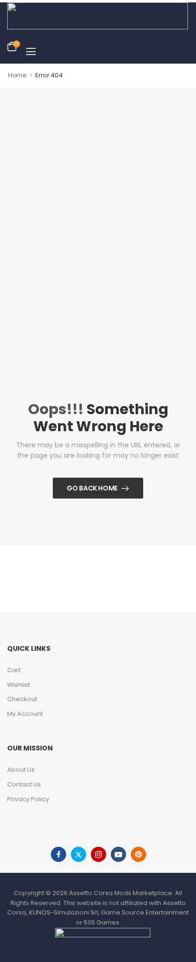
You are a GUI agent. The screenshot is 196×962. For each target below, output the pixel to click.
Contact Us (24, 784)
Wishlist (18, 684)
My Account (25, 713)
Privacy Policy (28, 799)
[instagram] (98, 854)
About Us (21, 769)
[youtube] (118, 854)
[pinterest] (138, 854)
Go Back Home (92, 488)
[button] (31, 51)
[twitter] (78, 854)
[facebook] (58, 854)
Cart (13, 670)
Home (17, 75)
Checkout (22, 698)
